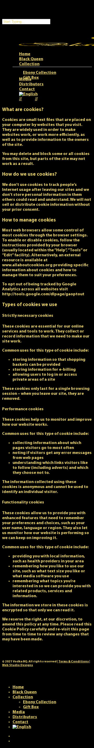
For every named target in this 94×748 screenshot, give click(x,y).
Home (18, 687)
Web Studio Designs (17, 665)
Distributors (25, 717)
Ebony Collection (39, 702)
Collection (23, 697)
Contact (20, 722)
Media (19, 712)
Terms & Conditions (73, 661)
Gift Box (31, 707)
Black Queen (25, 692)
